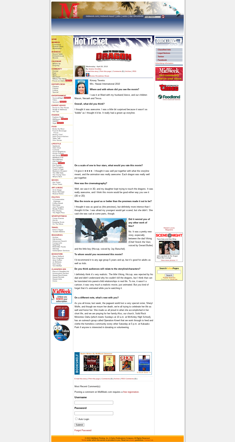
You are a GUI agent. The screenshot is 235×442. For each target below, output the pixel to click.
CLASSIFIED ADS (59, 269)
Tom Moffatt (57, 266)
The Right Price (58, 213)
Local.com (173, 279)
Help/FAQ (56, 245)
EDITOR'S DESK (58, 84)
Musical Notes (57, 194)
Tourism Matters (58, 232)
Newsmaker (57, 48)
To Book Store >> (144, 372)
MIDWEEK (56, 42)
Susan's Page (58, 169)
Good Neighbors (59, 152)
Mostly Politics (57, 209)
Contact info (57, 243)
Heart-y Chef (57, 134)
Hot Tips (55, 111)
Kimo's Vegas (57, 230)
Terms (84, 440)
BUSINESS (56, 52)
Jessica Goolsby (94, 69)
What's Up (56, 63)
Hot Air (55, 220)
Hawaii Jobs (57, 279)
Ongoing (55, 65)
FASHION (55, 115)
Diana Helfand (58, 256)
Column (55, 88)
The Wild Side (57, 173)
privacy (132, 440)
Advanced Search (59, 241)
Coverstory (56, 45)
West (54, 75)
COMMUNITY (57, 69)
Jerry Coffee (57, 260)
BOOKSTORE (57, 254)
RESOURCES (57, 235)
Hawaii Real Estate (59, 275)
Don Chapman (58, 258)
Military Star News (59, 79)
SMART (55, 121)
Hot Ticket (56, 182)
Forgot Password (82, 430)
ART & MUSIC (57, 188)
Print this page (105, 71)
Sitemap (55, 249)
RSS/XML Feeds (59, 247)
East (54, 73)
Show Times (57, 184)
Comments (117, 71)
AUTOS (125, 16)
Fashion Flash (58, 117)
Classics (55, 86)
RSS (134, 71)
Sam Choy (56, 264)
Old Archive (56, 239)
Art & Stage (57, 190)
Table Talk (56, 138)
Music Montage (58, 192)
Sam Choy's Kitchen (60, 136)
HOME (54, 39)
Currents (55, 150)
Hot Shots (56, 156)
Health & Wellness (59, 109)
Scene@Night (57, 98)
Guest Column (58, 153)
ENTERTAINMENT (59, 96)
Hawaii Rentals (58, 277)
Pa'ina (54, 163)
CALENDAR (56, 61)
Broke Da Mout (58, 129)
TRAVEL (55, 227)
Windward (56, 77)
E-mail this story (92, 71)
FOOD (54, 127)
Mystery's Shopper (59, 171)
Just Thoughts (58, 207)
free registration (131, 392)
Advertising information (164, 63)
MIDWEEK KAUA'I (107, 16)
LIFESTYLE (56, 144)
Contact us (148, 440)
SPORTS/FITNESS (59, 216)
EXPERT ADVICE (59, 105)
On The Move (57, 224)
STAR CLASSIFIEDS (136, 16)
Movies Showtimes (96, 76)
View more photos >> (169, 260)
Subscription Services (61, 251)
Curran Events (58, 218)
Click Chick (56, 148)
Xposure (55, 102)
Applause (56, 146)
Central (55, 71)
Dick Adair (56, 205)
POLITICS (56, 197)
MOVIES (55, 180)
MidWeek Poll (57, 157)
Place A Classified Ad (60, 271)
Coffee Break (57, 203)
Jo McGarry (56, 262)
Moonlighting (57, 159)
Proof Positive (57, 167)
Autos (54, 281)
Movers (55, 58)
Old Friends (57, 161)
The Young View (59, 175)
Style (54, 123)
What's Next (57, 177)
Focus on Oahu (58, 81)
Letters (55, 90)
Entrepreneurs (58, 56)
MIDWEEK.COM (92, 16)
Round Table (57, 54)
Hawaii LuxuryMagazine (169, 229)
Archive (55, 237)
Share (106, 76)
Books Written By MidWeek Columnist (96, 354)
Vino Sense (57, 140)
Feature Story (57, 46)
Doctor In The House (60, 108)
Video (54, 100)
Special (55, 92)
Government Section (60, 273)
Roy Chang (56, 211)
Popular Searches (169, 278)
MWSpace (56, 119)
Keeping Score (58, 222)
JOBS (118, 16)
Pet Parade (57, 165)
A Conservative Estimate (58, 200)
